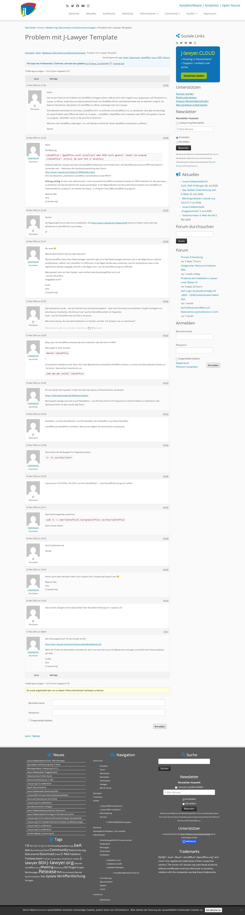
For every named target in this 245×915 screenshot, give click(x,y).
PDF (66, 867)
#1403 (165, 383)
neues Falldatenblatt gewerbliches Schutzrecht (46, 810)
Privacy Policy (190, 166)
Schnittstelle (68, 872)
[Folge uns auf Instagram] (89, 6)
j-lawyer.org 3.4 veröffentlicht (39, 803)
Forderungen (56, 859)
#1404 (165, 414)
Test (42, 876)
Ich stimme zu (213, 910)
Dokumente (135, 57)
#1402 (165, 335)
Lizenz (102, 889)
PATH (160, 57)
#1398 (165, 241)
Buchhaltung (37, 850)
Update (51, 876)
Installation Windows (115, 867)
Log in (27, 736)
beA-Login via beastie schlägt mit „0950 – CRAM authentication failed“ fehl (200, 295)
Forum (102, 769)
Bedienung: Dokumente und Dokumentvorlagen (71, 27)
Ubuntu (166, 57)
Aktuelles (91, 13)
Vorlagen (29, 880)
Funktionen (109, 13)
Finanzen (46, 859)
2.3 (45, 846)
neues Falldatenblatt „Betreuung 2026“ (42, 791)
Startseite (74, 13)
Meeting (47, 867)
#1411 (166, 631)
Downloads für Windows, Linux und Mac (109, 831)
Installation (67, 858)
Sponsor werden (185, 93)
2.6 (49, 845)
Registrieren (182, 363)
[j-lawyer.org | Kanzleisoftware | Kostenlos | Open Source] (28, 10)
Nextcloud (59, 867)
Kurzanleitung (105, 878)
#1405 (165, 445)
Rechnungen (31, 872)
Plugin (72, 867)
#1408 (165, 538)
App (72, 846)
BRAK (27, 850)
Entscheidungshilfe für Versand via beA (116, 840)
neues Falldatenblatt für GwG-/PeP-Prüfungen (46, 761)
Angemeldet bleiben (41, 720)
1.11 (39, 846)
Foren (41, 27)
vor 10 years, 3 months (95, 63)
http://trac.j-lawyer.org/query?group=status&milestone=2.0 (73, 644)
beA (78, 844)
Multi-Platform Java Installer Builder (195, 834)
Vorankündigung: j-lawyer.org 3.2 (40, 833)
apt (120, 57)
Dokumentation (106, 882)
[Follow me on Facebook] (78, 6)
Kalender (78, 863)
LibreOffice (146, 57)
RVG (59, 872)
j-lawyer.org (60, 862)
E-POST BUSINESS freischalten (118, 822)
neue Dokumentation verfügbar (39, 806)
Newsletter (104, 777)
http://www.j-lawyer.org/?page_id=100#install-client (70, 172)
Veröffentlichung (71, 876)
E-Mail (65, 854)
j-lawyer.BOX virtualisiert (110, 809)
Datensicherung (77, 850)
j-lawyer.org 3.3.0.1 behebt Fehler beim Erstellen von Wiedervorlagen (55, 822)
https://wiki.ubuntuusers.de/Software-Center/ (66, 395)
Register (36, 736)
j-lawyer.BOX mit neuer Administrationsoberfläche (47, 795)
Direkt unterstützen (186, 97)
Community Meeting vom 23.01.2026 (42, 799)
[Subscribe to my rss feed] (68, 6)
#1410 (165, 600)
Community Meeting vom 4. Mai (40, 780)
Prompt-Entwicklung (192, 257)
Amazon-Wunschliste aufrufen (192, 101)
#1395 (165, 85)
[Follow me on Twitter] (73, 6)
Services (103, 817)
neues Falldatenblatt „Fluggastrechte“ (42, 772)
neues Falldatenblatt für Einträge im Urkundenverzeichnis (50, 814)
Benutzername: (36, 702)
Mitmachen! (105, 773)
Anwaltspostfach (60, 845)
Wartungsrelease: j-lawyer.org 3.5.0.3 (42, 768)
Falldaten (75, 853)
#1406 (165, 476)
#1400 (165, 301)
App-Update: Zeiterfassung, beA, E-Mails (43, 764)
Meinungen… (105, 847)
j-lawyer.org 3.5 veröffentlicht (39, 783)
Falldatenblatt (33, 858)
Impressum (210, 13)
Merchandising (106, 813)
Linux (154, 57)
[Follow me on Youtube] (84, 6)
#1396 (165, 138)
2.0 (42, 845)
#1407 (165, 507)
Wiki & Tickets (106, 788)
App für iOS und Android (36, 787)
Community (171, 13)
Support (103, 885)
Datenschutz (105, 900)
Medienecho (105, 844)
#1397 (165, 210)
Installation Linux (113, 860)
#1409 (165, 569)
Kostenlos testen (194, 75)
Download (127, 13)
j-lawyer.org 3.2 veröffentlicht (39, 829)
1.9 (27, 845)
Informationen (148, 13)
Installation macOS (114, 864)
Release (47, 871)
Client (125, 57)
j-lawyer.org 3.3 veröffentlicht (39, 826)
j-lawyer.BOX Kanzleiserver (111, 806)
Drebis (57, 854)
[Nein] (240, 910)
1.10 (35, 845)
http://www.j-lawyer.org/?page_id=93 (109, 223)
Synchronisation (32, 876)
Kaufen (191, 13)
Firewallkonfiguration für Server (126, 873)
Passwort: (33, 712)
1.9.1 (31, 845)
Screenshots (105, 851)
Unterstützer (105, 780)
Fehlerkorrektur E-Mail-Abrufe (198, 215)
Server (78, 872)
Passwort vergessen (187, 366)
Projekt (80, 867)
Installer (76, 859)
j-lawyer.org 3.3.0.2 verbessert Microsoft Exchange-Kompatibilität (54, 818)
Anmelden (159, 726)
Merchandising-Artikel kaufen (192, 104)
